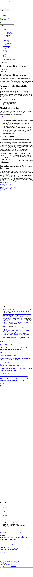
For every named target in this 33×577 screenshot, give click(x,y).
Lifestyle (8, 47)
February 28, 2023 (4, 362)
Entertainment (6, 46)
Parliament (8, 43)
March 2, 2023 (3, 352)
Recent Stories (4, 530)
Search (1, 22)
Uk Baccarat (3, 116)
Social (4, 15)
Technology (25, 376)
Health (4, 29)
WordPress (13, 566)
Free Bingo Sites (4, 118)
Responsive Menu (5, 10)
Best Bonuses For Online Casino (8, 187)
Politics (8, 41)
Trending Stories (15, 344)
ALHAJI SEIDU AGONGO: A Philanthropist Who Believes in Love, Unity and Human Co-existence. (18, 320)
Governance (6, 40)
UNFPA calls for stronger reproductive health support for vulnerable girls (14, 548)
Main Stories (8, 344)
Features (5, 12)
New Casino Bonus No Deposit (7, 99)
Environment (6, 30)
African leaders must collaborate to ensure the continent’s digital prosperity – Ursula (14, 379)
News (4, 28)
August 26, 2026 (4, 542)
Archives (2, 342)
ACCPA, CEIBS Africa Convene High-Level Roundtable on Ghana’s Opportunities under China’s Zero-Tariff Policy (18, 310)
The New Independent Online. (16, 562)
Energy (8, 35)
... (0, 353)
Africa (1, 376)
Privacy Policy (3, 563)
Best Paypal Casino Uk (5, 189)
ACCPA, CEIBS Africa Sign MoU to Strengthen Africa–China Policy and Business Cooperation (17, 317)
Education (5, 36)
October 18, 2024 (4, 69)
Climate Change (10, 33)
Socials (5, 37)
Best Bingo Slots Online (6, 185)
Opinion (5, 50)
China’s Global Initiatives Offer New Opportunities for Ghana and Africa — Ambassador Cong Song (16, 334)
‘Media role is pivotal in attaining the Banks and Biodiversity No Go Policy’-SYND (15, 348)
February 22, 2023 (4, 373)
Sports (4, 48)
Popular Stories (18, 376)
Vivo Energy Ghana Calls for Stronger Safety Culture (16, 327)
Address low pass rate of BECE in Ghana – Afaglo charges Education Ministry (16, 369)
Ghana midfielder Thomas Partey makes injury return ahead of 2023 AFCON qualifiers (15, 359)
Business (5, 44)
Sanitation (8, 32)
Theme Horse (9, 564)
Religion (5, 14)
